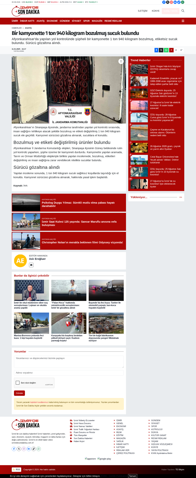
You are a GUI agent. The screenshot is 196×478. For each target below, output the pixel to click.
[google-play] (104, 458)
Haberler (17, 28)
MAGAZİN (97, 21)
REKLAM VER (122, 450)
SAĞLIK (120, 441)
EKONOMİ (52, 21)
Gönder (19, 393)
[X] (19, 449)
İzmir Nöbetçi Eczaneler (84, 420)
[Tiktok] (33, 449)
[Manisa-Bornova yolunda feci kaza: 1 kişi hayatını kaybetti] (31, 323)
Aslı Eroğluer (37, 258)
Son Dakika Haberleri (83, 438)
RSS (17, 469)
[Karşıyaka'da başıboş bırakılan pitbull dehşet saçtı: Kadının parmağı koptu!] (68, 323)
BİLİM (119, 432)
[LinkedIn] (29, 449)
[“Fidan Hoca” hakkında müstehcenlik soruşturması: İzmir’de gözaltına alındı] (68, 290)
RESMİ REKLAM (113, 21)
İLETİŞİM (142, 11)
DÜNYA (154, 432)
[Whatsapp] (38, 449)
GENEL (119, 423)
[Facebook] (14, 449)
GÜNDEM (65, 21)
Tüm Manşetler (80, 435)
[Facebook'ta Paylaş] (156, 50)
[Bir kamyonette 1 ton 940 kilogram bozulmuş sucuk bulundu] (69, 90)
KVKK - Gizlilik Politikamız (114, 476)
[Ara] (182, 11)
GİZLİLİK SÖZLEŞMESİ (161, 444)
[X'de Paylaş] (161, 50)
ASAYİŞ (41, 21)
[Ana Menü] (183, 21)
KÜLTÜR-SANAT (158, 435)
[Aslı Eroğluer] (20, 260)
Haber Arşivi (79, 441)
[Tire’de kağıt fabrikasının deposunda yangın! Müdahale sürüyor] (106, 323)
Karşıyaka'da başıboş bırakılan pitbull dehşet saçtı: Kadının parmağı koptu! (66, 338)
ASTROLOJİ (156, 429)
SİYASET (76, 21)
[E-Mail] (31, 265)
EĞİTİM (119, 435)
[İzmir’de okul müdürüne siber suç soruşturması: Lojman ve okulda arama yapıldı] (31, 290)
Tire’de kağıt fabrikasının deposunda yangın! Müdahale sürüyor (104, 338)
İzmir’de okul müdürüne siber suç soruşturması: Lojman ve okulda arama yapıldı (31, 305)
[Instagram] (24, 449)
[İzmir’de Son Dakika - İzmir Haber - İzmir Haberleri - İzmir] (26, 11)
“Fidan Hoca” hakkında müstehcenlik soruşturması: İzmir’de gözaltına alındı (65, 305)
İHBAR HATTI (27, 21)
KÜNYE (155, 11)
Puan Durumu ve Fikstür (84, 432)
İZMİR (15, 21)
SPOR (86, 21)
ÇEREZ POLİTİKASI (125, 453)
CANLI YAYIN (170, 11)
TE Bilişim (179, 469)
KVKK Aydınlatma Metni (161, 453)
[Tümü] (180, 197)
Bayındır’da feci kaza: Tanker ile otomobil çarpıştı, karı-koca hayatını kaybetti (105, 305)
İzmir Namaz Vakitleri (83, 426)
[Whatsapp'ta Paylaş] (166, 50)
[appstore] (90, 458)
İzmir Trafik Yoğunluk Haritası (86, 429)
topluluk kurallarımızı (39, 402)
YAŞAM (154, 441)
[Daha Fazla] (171, 50)
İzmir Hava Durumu (82, 423)
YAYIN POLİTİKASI (159, 450)
